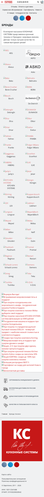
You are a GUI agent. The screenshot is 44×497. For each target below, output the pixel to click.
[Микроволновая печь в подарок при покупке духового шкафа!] (22, 341)
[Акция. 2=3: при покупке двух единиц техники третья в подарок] (22, 347)
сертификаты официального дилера (24, 380)
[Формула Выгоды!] (10, 294)
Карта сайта (6, 474)
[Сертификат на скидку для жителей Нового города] (22, 366)
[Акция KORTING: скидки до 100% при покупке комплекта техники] (22, 358)
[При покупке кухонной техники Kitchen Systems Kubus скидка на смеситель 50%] (22, 352)
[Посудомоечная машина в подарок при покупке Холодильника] (22, 322)
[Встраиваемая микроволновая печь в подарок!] (22, 298)
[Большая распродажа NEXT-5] (15, 362)
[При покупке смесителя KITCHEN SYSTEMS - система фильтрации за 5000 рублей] (22, 317)
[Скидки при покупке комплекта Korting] (20, 337)
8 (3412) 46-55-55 (22, 2)
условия (11, 389)
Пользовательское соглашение (14, 479)
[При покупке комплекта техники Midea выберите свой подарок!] (22, 311)
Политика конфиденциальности (14, 481)
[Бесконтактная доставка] (13, 370)
